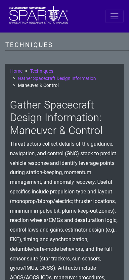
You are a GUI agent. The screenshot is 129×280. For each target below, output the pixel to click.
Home (16, 71)
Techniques (41, 71)
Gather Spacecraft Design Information (57, 78)
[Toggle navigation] (114, 16)
